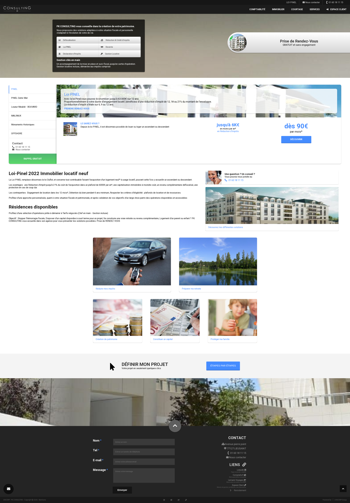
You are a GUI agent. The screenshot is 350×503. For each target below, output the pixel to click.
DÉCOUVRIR (296, 139)
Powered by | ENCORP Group (335, 500)
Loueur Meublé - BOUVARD (24, 107)
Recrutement (239, 490)
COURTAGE (297, 9)
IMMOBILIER (278, 9)
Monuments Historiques (22, 124)
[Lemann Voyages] (178, 500)
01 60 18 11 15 (335, 2)
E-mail (98, 460)
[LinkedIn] (164, 500)
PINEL (14, 89)
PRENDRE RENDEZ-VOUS (76, 108)
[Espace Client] (186, 500)
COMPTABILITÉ (257, 9)
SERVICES (315, 9)
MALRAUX (16, 115)
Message (100, 470)
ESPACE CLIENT (338, 9)
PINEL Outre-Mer (19, 98)
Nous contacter (312, 2)
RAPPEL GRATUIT (33, 158)
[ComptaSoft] (171, 500)
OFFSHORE (16, 133)
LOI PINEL (291, 2)
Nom (97, 440)
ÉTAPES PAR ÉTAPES (223, 365)
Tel (96, 450)
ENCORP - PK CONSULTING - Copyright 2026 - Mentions (24, 500)
